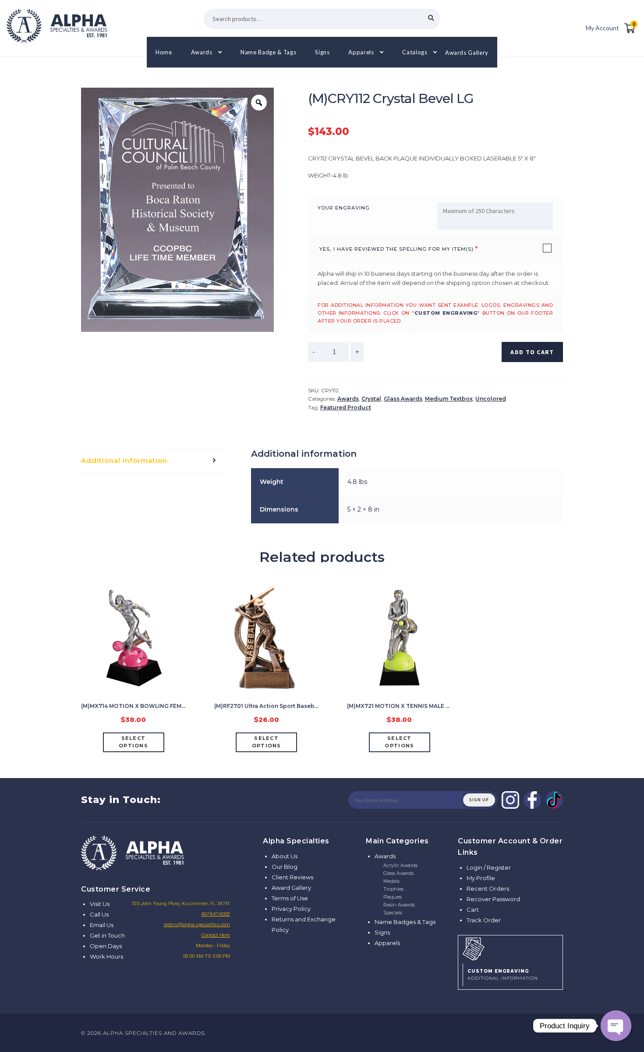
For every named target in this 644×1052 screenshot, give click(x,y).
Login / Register (489, 867)
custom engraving (446, 313)
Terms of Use (290, 898)
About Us (284, 856)
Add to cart (532, 352)
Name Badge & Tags (268, 52)
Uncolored (490, 398)
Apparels (361, 52)
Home (164, 52)
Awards (201, 52)
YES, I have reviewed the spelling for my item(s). (397, 249)
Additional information (124, 460)
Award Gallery (291, 887)
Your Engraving (344, 208)
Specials (392, 913)
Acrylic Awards (400, 865)
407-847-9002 (215, 914)
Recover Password (493, 899)
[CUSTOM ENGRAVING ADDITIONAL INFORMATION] (510, 947)
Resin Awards (399, 905)
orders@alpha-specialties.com (197, 925)
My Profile (481, 877)
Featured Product (345, 407)
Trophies (393, 889)
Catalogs (414, 52)
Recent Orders (488, 888)
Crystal (371, 398)
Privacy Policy (291, 908)
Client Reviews (292, 877)
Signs (322, 52)
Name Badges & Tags (405, 921)
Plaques (392, 897)
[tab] (152, 461)
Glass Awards (403, 398)
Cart (473, 909)
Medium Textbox (449, 398)
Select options (133, 742)
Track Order (484, 920)
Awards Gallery (466, 52)
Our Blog (284, 866)
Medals (391, 881)
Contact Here (215, 935)
